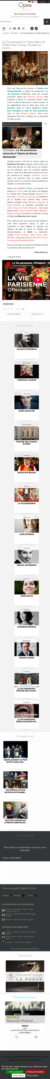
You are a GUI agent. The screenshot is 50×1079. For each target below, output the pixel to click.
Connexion (32, 28)
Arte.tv (29, 226)
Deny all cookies (36, 1072)
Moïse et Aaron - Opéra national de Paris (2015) (20, 938)
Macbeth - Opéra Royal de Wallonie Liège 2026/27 (20, 915)
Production (8, 304)
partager (5, 895)
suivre (30, 895)
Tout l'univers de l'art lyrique (25, 14)
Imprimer (18, 309)
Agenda (14, 28)
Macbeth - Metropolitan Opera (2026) (19, 919)
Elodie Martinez (41, 252)
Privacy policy (32, 1075)
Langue (10, 28)
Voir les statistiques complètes (25, 949)
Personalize (18, 1075)
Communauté (36, 28)
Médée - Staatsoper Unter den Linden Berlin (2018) (21, 933)
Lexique (19, 28)
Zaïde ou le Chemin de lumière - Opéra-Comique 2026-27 (20, 910)
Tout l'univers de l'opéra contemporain (25, 16)
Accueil (6, 33)
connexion (42, 2)
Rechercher (23, 28)
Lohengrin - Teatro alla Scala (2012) (18, 942)
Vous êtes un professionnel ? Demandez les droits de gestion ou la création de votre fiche (25, 1058)
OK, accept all (15, 1072)
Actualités (14, 33)
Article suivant (36, 314)
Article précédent (14, 314)
